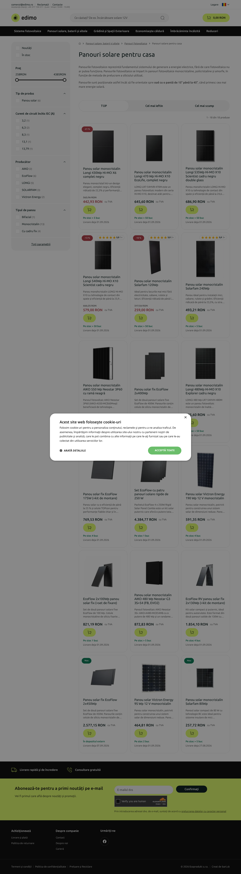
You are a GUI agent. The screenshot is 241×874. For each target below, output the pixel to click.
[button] (73, 451)
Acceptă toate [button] (165, 450)
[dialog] (120, 437)
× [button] (185, 417)
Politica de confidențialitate (120, 440)
